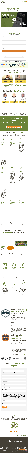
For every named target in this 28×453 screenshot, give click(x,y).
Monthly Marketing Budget (6, 386)
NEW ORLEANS (19, 447)
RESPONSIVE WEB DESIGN (12, 172)
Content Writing (20, 142)
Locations (15, 450)
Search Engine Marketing (15, 397)
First (3, 372)
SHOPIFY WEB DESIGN (3, 172)
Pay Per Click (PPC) (10, 394)
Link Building (9, 397)
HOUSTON (7, 447)
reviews (16, 331)
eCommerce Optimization (22, 397)
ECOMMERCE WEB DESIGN (21, 172)
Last (14, 372)
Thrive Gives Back (23, 435)
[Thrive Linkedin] (13, 431)
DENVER (7, 446)
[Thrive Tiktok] (17, 431)
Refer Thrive (18, 450)
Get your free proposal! (22, 449)
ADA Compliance (5, 397)
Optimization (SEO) (5, 394)
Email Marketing (23, 396)
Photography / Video (5, 396)
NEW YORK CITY (14, 448)
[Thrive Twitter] (11, 431)
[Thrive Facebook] (10, 431)
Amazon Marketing (18, 396)
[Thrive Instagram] (16, 431)
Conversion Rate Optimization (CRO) (7, 395)
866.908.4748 (24, 434)
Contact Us (17, 435)
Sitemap (17, 451)
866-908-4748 (23, 1)
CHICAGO (1, 448)
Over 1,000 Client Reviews (21, 65)
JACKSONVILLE (8, 448)
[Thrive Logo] (3, 2)
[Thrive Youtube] (14, 431)
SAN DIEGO (24, 447)
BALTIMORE (2, 447)
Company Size (4, 389)
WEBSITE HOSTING (2, 203)
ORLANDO (18, 448)
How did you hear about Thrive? (6, 403)
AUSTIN (1, 446)
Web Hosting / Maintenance (12, 396)
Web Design (19, 394)
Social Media (15, 394)
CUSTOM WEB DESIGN (21, 203)
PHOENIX (18, 446)
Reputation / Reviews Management (17, 395)
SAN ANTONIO (25, 446)
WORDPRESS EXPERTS (12, 203)
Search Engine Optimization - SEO (4, 143)
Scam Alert (13, 451)
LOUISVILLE (13, 447)
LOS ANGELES (14, 446)
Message (3, 399)
